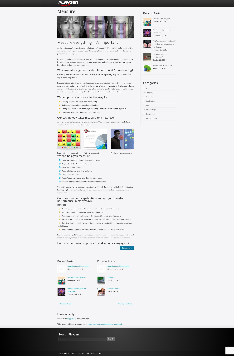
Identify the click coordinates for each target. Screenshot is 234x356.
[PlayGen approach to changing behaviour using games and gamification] (147, 44)
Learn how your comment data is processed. (105, 324)
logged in (70, 319)
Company (149, 93)
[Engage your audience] (95, 27)
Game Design (151, 97)
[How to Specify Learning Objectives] (61, 291)
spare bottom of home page (78, 266)
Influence (111, 277)
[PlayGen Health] (101, 291)
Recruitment (150, 114)
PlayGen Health (113, 288)
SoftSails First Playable (76, 277)
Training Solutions (126, 304)
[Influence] (101, 280)
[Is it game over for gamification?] (147, 57)
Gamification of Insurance (162, 65)
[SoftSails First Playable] (61, 280)
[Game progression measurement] (69, 139)
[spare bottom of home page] (61, 269)
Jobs (147, 105)
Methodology (151, 110)
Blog (147, 88)
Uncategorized (151, 118)
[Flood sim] (95, 139)
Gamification (150, 101)
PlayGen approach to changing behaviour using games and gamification (164, 44)
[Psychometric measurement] (122, 139)
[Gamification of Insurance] (147, 68)
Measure (66, 11)
